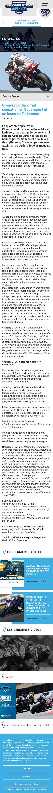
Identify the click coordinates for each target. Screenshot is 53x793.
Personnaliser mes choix (26, 784)
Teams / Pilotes (18, 43)
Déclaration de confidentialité (35, 790)
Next (50, 21)
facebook (48, 97)
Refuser (26, 776)
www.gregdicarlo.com (14, 529)
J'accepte (26, 768)
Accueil (5, 43)
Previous (3, 21)
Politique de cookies (14, 790)
